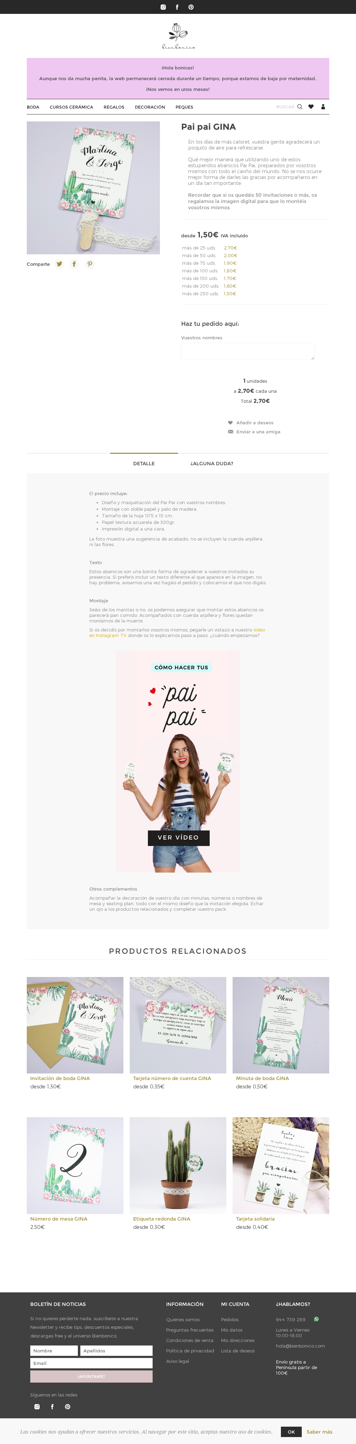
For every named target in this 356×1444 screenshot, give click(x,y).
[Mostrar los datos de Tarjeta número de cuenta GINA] (178, 1025)
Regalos (114, 107)
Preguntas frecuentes (189, 1330)
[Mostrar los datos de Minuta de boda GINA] (281, 1025)
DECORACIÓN (150, 107)
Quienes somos (183, 1319)
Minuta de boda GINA (262, 1078)
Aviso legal (177, 1361)
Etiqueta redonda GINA (161, 1219)
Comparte (38, 264)
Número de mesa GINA (58, 1219)
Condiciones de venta (189, 1340)
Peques (184, 107)
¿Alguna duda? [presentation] (212, 463)
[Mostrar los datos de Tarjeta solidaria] (281, 1165)
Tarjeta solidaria (255, 1219)
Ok (291, 1432)
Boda (33, 107)
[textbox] (278, 106)
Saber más (319, 1432)
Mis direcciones (237, 1340)
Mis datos (231, 1330)
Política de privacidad (190, 1350)
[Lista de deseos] (311, 106)
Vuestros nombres (201, 337)
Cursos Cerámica (71, 107)
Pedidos (229, 1319)
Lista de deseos (237, 1350)
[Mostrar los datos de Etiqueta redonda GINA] (178, 1165)
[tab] (144, 463)
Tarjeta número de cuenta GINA (172, 1078)
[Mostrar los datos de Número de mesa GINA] (75, 1165)
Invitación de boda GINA (60, 1078)
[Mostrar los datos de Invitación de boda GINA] (75, 1025)
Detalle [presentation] (144, 463)
